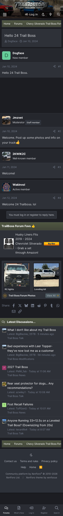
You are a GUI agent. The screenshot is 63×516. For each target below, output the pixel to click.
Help (23, 467)
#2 (59, 131)
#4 (59, 197)
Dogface (13, 41)
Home (32, 467)
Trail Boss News (16, 375)
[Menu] (5, 14)
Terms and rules (29, 461)
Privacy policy (49, 461)
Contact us (10, 461)
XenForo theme (34, 477)
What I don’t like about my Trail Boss (31, 330)
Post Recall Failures (20, 404)
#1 (59, 66)
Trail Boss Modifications (20, 358)
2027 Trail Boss (17, 367)
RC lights (9, 289)
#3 (59, 167)
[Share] (54, 66)
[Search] (58, 14)
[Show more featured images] (58, 273)
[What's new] (51, 14)
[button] (43, 14)
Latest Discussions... (21, 322)
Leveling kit (40, 289)
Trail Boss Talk (15, 338)
